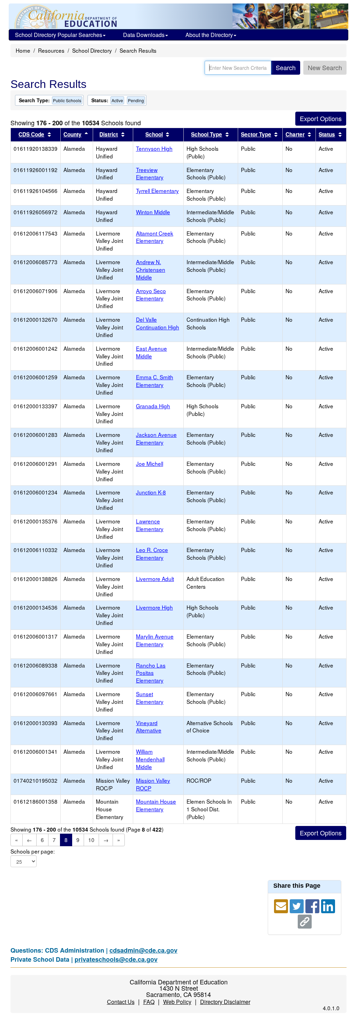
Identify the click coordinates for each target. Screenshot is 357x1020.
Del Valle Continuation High (157, 323)
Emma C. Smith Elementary (154, 380)
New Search (325, 67)
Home (23, 50)
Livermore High (154, 607)
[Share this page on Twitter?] (297, 905)
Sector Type (256, 134)
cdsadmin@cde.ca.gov (143, 950)
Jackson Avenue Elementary (156, 438)
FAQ (148, 1002)
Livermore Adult (155, 578)
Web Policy (177, 1002)
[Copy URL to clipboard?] (305, 920)
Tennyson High (154, 148)
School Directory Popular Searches (58, 35)
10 (91, 839)
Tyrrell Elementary (157, 190)
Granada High (153, 406)
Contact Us (121, 1002)
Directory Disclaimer (225, 1002)
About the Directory (209, 35)
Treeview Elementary (150, 173)
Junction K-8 (151, 492)
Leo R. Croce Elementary (152, 553)
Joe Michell (149, 463)
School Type (206, 134)
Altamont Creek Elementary (154, 237)
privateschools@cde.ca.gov (116, 959)
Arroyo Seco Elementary (151, 294)
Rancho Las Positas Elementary (151, 672)
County (72, 134)
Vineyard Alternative (148, 726)
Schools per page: (32, 851)
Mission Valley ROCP (153, 784)
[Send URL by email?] (282, 905)
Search (286, 67)
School (154, 134)
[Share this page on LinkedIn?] (328, 905)
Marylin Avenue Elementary (155, 640)
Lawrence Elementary (150, 525)
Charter (295, 134)
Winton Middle (153, 212)
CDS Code (31, 134)
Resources (51, 50)
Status (327, 134)
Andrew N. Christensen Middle (150, 269)
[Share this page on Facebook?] (313, 905)
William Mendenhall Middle (150, 758)
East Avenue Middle (151, 352)
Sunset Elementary (150, 697)
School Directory (92, 50)
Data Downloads (144, 35)
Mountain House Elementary (156, 805)
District (108, 134)
